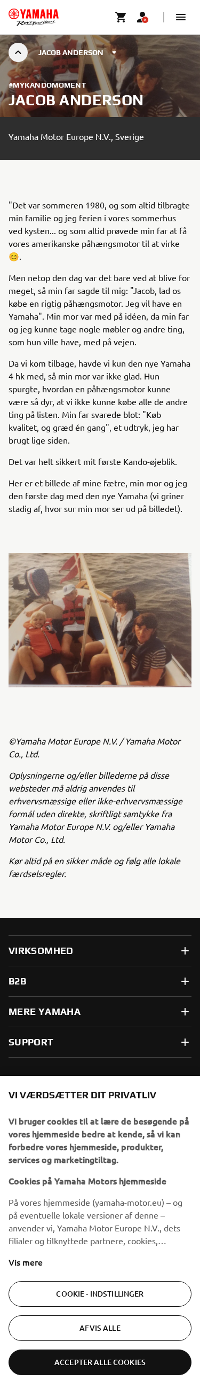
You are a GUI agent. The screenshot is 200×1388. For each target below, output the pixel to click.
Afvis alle (99, 1328)
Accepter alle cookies (100, 1362)
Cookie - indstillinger (99, 1294)
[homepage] (34, 17)
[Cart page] (121, 17)
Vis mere (26, 1262)
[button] (180, 17)
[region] (100, 1232)
